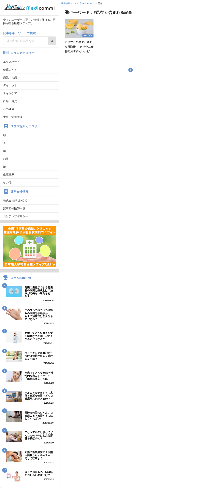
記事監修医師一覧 (14, 208)
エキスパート (11, 61)
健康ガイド (10, 69)
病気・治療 (10, 77)
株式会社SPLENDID (15, 200)
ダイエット (10, 85)
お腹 (6, 158)
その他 (7, 182)
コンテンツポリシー (15, 216)
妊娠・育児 (10, 101)
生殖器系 (8, 174)
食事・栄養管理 (12, 117)
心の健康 (8, 109)
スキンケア (10, 93)
